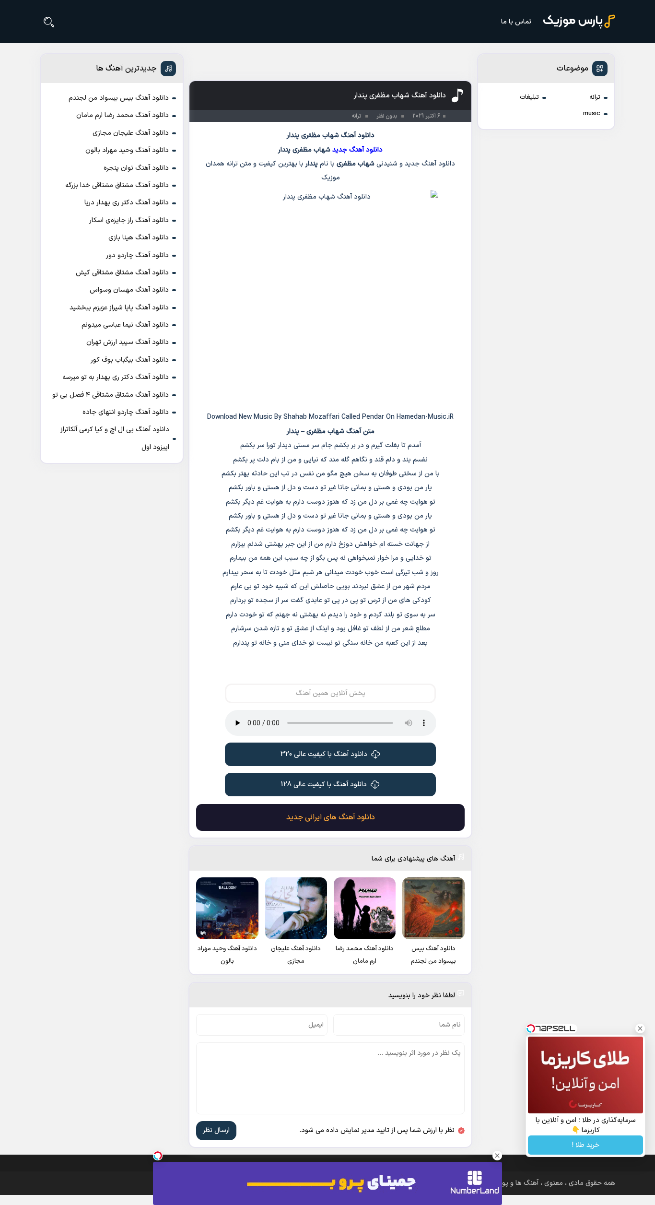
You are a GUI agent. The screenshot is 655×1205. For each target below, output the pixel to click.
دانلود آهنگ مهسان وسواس (129, 290)
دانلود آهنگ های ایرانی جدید (330, 817)
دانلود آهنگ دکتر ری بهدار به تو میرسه (115, 377)
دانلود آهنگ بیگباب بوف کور (130, 360)
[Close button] (640, 1028)
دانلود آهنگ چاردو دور (137, 255)
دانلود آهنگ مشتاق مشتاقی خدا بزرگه (117, 185)
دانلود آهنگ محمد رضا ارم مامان (122, 115)
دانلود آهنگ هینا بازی (138, 238)
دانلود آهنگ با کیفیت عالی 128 (324, 785)
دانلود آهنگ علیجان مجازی (131, 133)
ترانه (594, 97)
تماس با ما (516, 22)
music (591, 113)
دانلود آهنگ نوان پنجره (136, 168)
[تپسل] (158, 1155)
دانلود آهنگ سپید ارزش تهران (127, 342)
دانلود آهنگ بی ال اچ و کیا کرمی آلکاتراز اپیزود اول (114, 438)
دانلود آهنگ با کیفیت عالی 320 (324, 754)
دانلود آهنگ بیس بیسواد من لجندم (119, 98)
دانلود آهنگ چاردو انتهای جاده (125, 412)
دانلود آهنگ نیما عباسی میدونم (125, 325)
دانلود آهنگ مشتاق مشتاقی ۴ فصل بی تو (110, 395)
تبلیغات (529, 97)
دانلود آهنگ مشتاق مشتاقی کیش (122, 273)
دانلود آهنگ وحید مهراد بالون (127, 150)
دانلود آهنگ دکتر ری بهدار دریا (126, 203)
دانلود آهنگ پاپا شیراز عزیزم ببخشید (119, 308)
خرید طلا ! (585, 1145)
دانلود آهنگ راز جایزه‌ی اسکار (129, 220)
